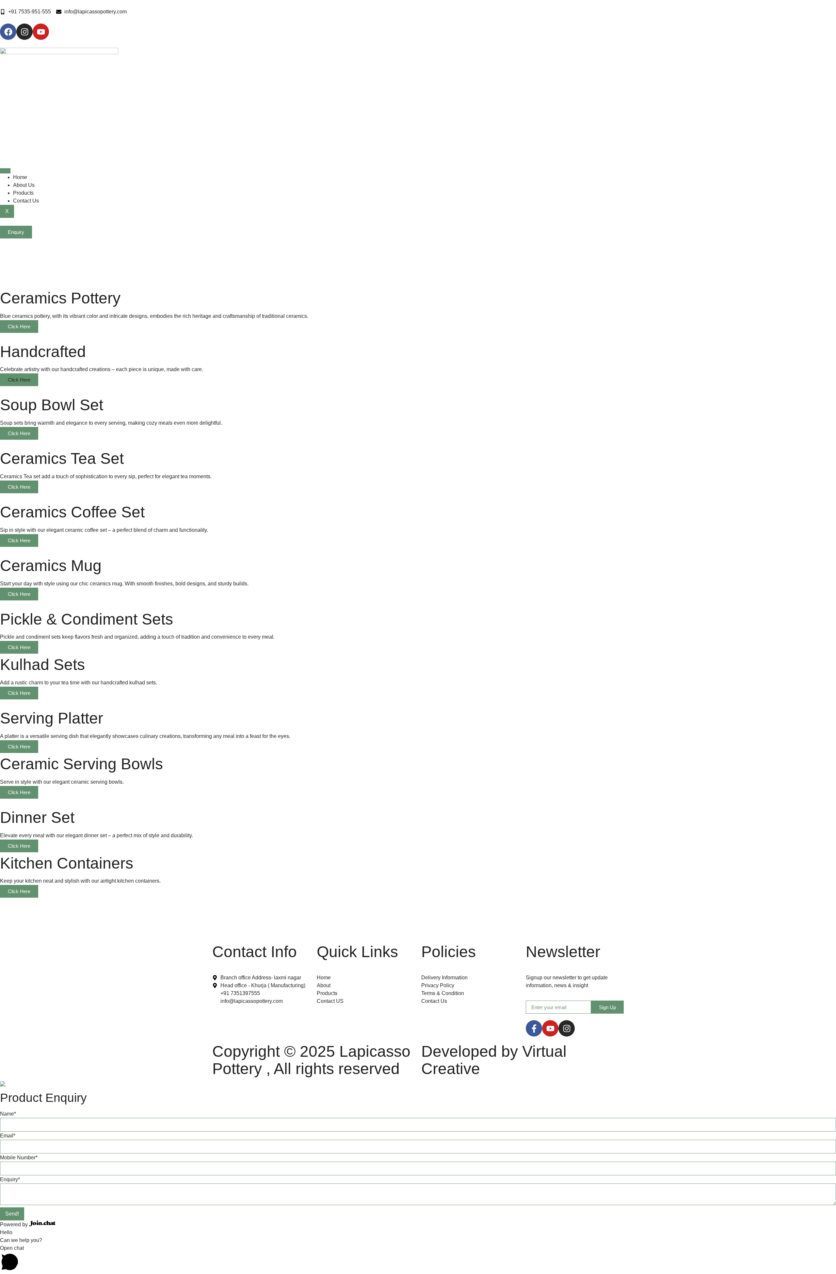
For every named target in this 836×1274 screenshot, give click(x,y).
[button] (418, 1259)
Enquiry (10, 1179)
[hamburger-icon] (5, 170)
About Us (24, 185)
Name (8, 1114)
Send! (12, 1214)
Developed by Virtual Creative (494, 1060)
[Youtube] (550, 1028)
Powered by (14, 1224)
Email (7, 1135)
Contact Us (26, 201)
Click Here (19, 326)
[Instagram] (566, 1028)
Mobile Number (19, 1157)
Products (23, 193)
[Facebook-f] (534, 1028)
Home (20, 177)
